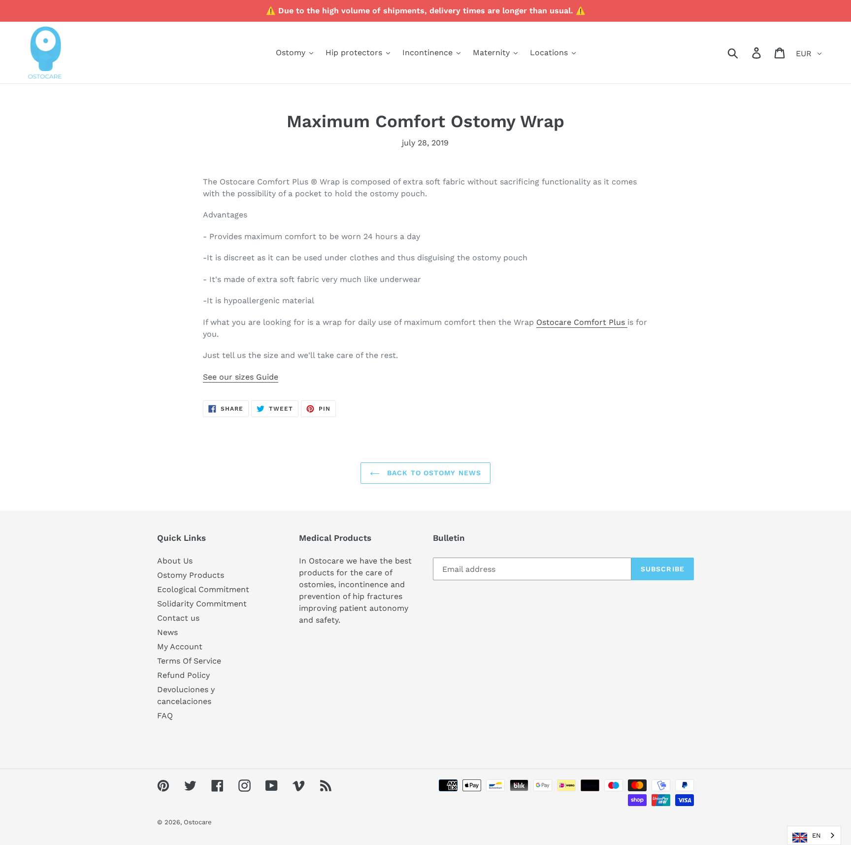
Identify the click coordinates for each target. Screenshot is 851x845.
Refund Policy (183, 675)
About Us (175, 560)
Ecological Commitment (203, 589)
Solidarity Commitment (202, 603)
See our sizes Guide (240, 377)
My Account (179, 646)
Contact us (178, 618)
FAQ (165, 715)
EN (816, 835)
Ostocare (198, 822)
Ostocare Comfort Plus (581, 322)
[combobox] (814, 835)
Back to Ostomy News (433, 473)
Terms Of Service (189, 661)
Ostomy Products (190, 575)
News (167, 632)
